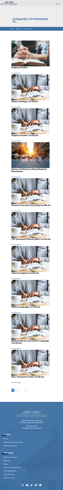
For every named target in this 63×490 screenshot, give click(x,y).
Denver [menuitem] (5, 439)
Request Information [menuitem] (10, 457)
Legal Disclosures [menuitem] (9, 474)
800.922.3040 (31, 426)
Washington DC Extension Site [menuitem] (13, 442)
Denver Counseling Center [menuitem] (12, 467)
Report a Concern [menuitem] (9, 478)
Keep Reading (16, 73)
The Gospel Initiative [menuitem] (10, 471)
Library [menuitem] (5, 464)
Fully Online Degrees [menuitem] (10, 446)
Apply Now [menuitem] (6, 460)
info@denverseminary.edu (31, 428)
